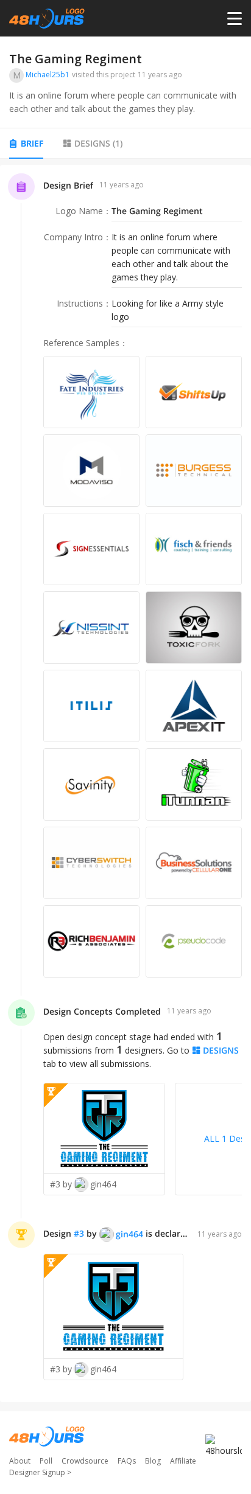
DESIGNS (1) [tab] (98, 143)
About (19, 1461)
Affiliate (183, 1461)
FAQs (127, 1461)
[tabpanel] (125, 784)
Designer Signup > (40, 1472)
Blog (153, 1461)
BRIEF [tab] (32, 143)
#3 (79, 1233)
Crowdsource (85, 1461)
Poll (46, 1461)
